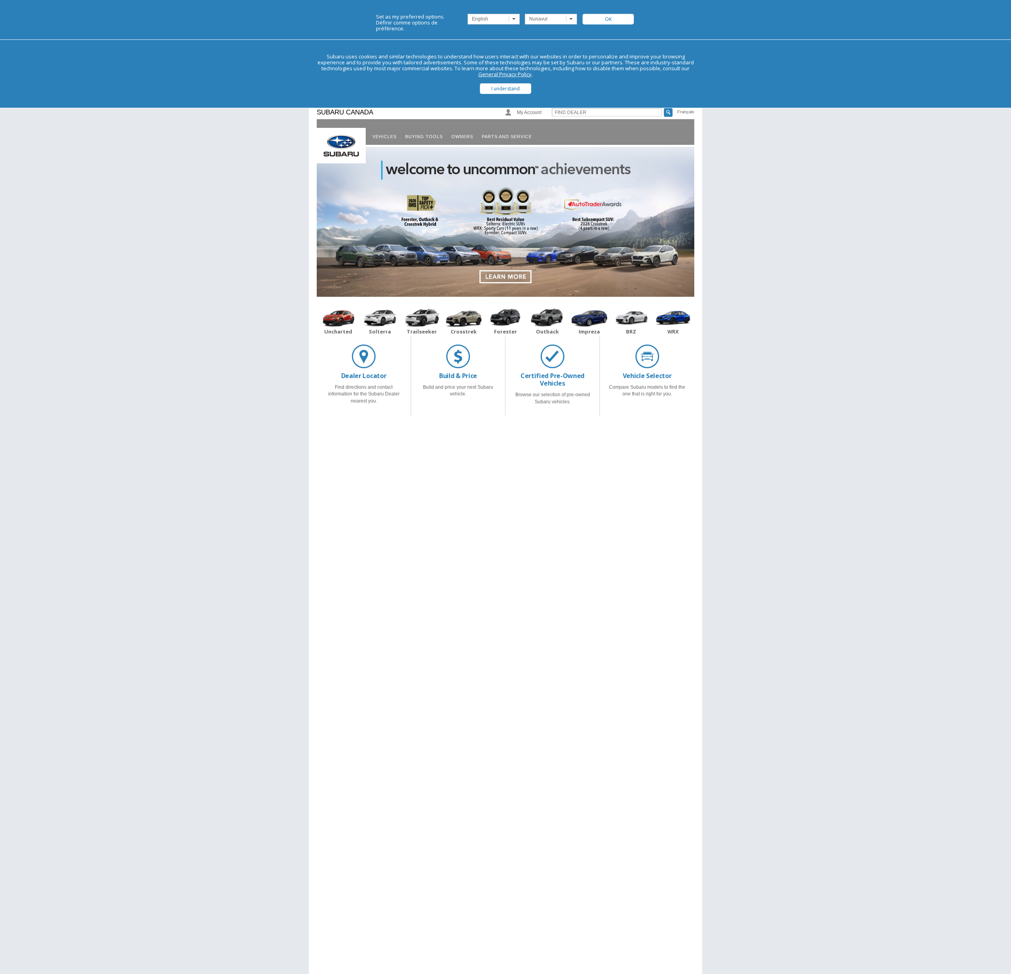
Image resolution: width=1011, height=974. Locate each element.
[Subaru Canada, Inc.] (341, 145)
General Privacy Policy (505, 74)
